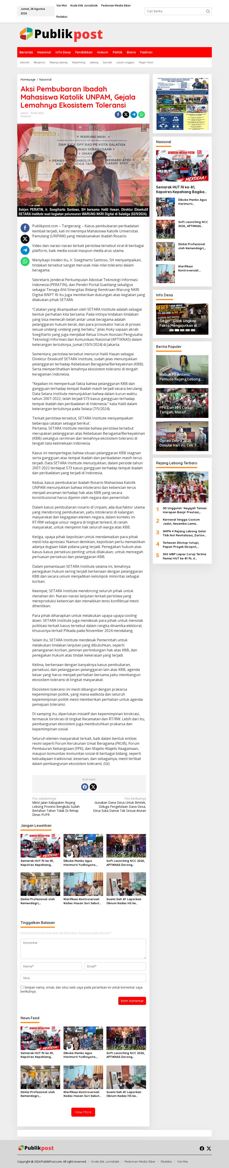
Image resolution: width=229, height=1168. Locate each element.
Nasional (26, 116)
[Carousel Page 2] (177, 330)
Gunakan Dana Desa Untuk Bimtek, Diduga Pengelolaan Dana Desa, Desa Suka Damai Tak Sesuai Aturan (119, 805)
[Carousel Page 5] (193, 330)
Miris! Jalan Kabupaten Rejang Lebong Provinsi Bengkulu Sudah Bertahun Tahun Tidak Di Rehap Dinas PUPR (56, 807)
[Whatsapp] (141, 114)
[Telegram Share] (133, 114)
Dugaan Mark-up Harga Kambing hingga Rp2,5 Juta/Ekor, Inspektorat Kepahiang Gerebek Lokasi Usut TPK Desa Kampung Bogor (193, 323)
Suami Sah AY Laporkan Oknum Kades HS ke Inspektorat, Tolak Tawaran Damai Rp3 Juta (125, 901)
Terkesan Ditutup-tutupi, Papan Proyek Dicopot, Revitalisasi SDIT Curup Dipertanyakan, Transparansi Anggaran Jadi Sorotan (184, 545)
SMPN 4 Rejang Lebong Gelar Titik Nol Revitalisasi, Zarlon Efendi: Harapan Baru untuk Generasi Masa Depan (184, 533)
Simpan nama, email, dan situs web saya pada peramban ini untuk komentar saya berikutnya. (81, 989)
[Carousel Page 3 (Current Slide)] (182, 330)
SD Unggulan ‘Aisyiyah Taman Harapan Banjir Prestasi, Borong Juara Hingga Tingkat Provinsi (185, 510)
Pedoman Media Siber (140, 1161)
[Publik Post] (61, 34)
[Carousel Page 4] (187, 330)
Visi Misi (182, 1161)
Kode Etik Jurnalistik (105, 1161)
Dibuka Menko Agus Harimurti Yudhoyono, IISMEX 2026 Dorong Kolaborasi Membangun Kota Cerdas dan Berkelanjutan (81, 863)
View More (83, 1112)
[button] (208, 11)
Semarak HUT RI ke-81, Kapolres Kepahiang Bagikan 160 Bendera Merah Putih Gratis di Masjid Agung (37, 863)
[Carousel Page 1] (171, 330)
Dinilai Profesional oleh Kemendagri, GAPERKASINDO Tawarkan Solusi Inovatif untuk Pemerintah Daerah (39, 901)
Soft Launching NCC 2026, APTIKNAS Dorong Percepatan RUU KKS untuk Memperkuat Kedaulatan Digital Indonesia (125, 863)
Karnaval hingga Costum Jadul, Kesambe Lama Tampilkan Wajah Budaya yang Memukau (182, 522)
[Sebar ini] (118, 114)
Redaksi (166, 1161)
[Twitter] (93, 786)
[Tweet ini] (126, 114)
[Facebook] (84, 786)
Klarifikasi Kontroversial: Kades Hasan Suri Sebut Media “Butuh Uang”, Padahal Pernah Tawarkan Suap (83, 901)
